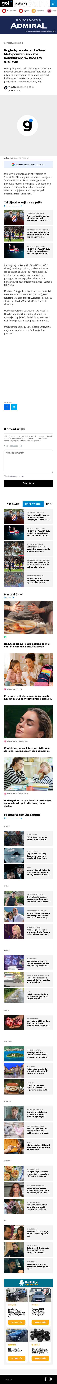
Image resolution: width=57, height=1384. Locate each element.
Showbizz (40, 11)
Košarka (21, 3)
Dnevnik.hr (11, 11)
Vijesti (26, 11)
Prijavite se (29, 483)
